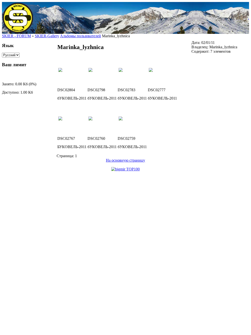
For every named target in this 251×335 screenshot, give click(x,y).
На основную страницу (125, 160)
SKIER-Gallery (47, 36)
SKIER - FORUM (16, 36)
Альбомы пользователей (80, 36)
